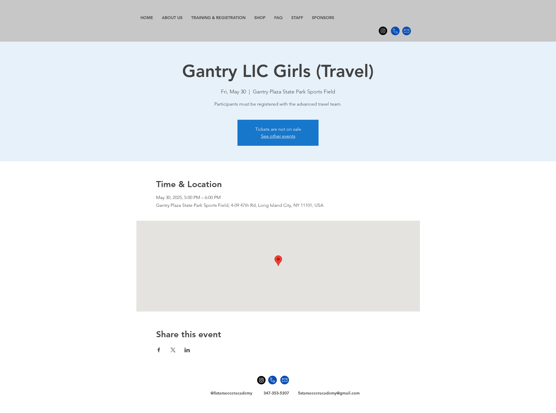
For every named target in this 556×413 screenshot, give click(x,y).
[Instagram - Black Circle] (383, 31)
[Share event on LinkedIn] (187, 350)
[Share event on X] (173, 350)
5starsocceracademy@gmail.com (329, 393)
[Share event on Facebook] (159, 350)
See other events (278, 136)
